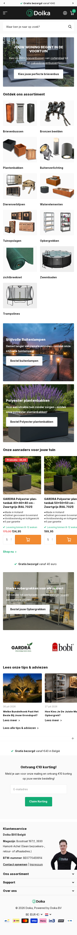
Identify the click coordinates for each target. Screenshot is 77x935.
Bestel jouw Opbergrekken (28, 609)
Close (38, 874)
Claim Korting (38, 801)
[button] (4, 3)
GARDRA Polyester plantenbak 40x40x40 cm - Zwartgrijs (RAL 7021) (20, 503)
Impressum (36, 864)
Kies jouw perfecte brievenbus (38, 74)
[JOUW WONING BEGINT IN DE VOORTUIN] (38, 62)
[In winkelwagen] (28, 539)
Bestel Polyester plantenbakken (31, 421)
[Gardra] (22, 647)
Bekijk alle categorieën (5, 13)
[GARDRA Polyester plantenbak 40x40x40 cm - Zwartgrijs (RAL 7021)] (22, 475)
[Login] (65, 12)
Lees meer (10, 720)
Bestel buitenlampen (24, 360)
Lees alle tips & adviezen (19, 727)
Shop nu (8, 551)
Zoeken (70, 26)
